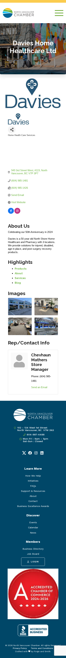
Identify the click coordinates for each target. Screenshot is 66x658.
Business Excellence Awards (33, 506)
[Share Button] (12, 129)
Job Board (33, 553)
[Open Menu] (59, 13)
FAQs (33, 486)
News (33, 532)
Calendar (33, 527)
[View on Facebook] (11, 212)
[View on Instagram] (17, 212)
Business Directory (33, 548)
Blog (18, 282)
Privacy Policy (20, 648)
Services (20, 278)
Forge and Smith (42, 651)
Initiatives (33, 480)
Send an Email (39, 387)
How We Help (33, 475)
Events (33, 522)
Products (21, 268)
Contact (33, 501)
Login (35, 562)
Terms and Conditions (42, 648)
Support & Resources (33, 491)
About (19, 273)
